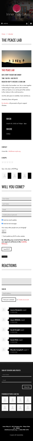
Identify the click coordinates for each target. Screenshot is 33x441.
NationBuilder (19, 435)
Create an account (23, 300)
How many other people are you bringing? (14, 228)
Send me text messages (10, 224)
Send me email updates (10, 220)
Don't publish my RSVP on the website (14, 236)
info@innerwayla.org (14, 151)
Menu (6, 23)
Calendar (10, 34)
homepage (4, 256)
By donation (5, 103)
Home (3, 34)
